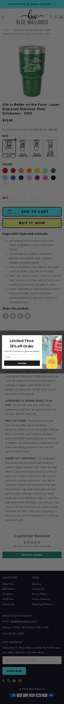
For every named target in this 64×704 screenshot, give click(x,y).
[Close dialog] (59, 337)
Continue (22, 363)
